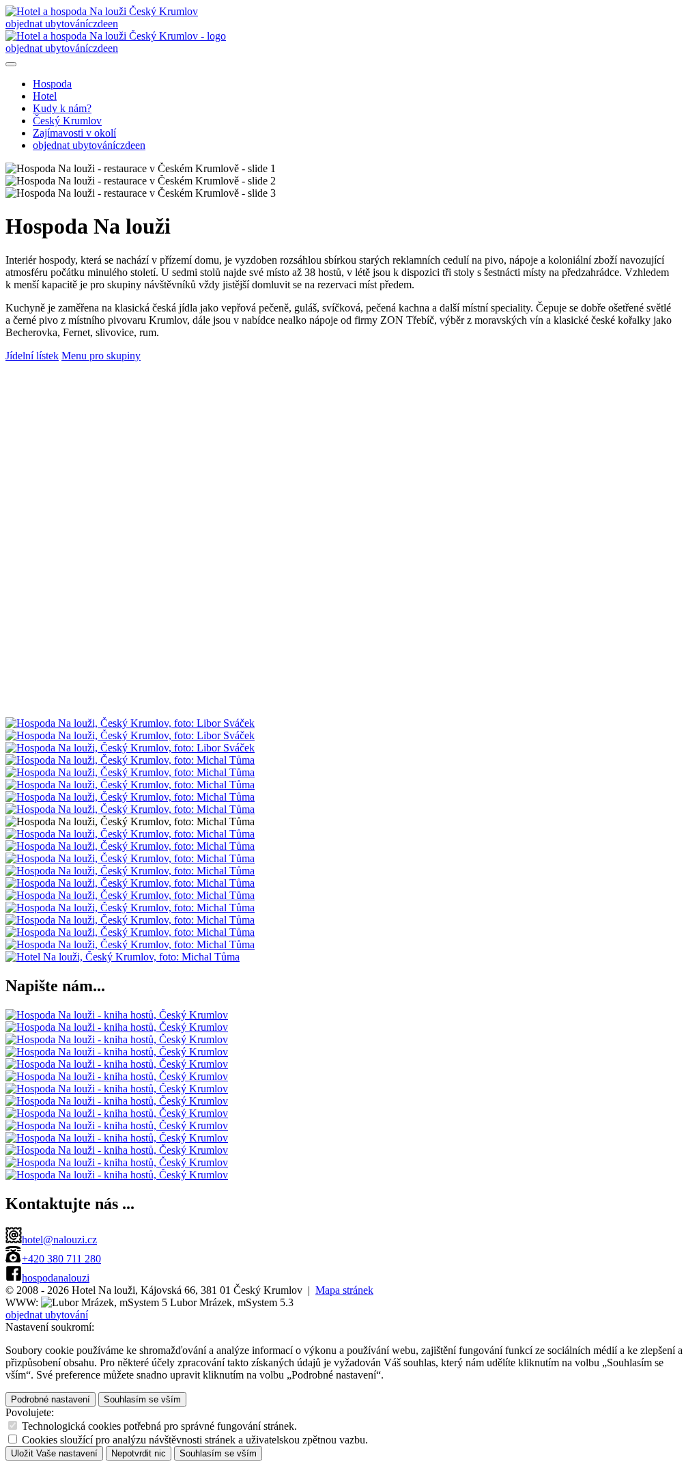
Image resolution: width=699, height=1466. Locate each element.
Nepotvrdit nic (138, 1453)
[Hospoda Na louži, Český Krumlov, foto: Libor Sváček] (130, 723)
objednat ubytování (46, 23)
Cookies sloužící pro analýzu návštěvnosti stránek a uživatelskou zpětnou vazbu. (195, 1440)
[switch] (12, 1425)
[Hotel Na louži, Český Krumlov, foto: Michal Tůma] (122, 957)
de (103, 23)
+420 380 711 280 (61, 1258)
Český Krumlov (67, 120)
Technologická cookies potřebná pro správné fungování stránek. (159, 1426)
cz (93, 23)
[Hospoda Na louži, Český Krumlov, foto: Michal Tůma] (130, 760)
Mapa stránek (344, 1290)
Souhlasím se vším (142, 1399)
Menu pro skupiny (101, 355)
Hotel (45, 96)
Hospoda (52, 83)
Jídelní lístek (32, 355)
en (113, 23)
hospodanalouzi (55, 1278)
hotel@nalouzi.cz (59, 1239)
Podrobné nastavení (50, 1399)
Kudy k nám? (62, 108)
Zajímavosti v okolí (74, 133)
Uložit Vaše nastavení (54, 1453)
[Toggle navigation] (10, 64)
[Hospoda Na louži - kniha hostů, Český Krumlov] (116, 1015)
